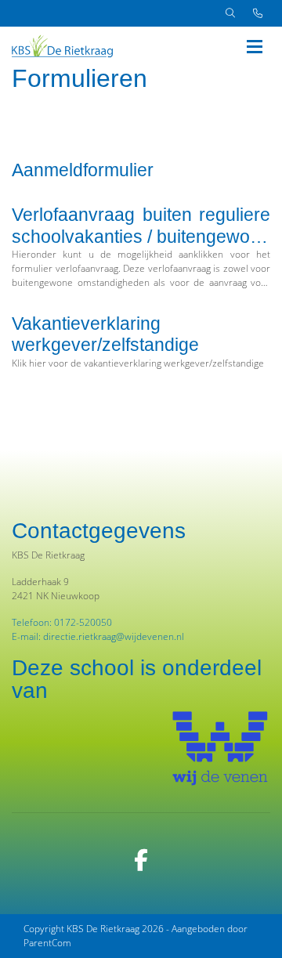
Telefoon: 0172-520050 (62, 622)
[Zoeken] (230, 13)
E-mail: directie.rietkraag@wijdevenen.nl (98, 636)
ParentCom (47, 942)
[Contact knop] (257, 13)
